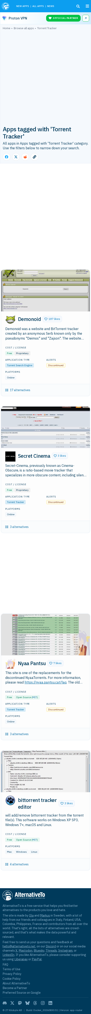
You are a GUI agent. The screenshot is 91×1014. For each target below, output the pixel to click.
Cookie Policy (12, 979)
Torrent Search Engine (19, 365)
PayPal (37, 959)
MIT (34, 697)
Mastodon (25, 950)
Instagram (65, 950)
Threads (51, 950)
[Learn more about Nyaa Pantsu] (10, 664)
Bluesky (39, 950)
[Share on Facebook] (6, 157)
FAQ (5, 964)
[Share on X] (16, 157)
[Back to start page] (6, 6)
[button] (52, 319)
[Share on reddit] (25, 157)
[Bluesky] (27, 1003)
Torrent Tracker (15, 502)
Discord (51, 946)
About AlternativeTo (16, 983)
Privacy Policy (12, 974)
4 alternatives (19, 864)
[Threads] (35, 1003)
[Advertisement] (45, 77)
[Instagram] (43, 1003)
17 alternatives (20, 390)
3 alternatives (19, 527)
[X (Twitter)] (12, 1003)
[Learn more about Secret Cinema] (10, 456)
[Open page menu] (87, 6)
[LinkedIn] (50, 1003)
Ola (31, 915)
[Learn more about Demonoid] (10, 320)
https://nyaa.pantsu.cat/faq (45, 682)
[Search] (78, 6)
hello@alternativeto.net (19, 946)
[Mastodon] (20, 1003)
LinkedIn (8, 955)
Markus (45, 915)
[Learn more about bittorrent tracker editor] (10, 800)
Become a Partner (15, 988)
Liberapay (21, 959)
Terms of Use (11, 969)
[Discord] (5, 1003)
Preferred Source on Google (22, 993)
